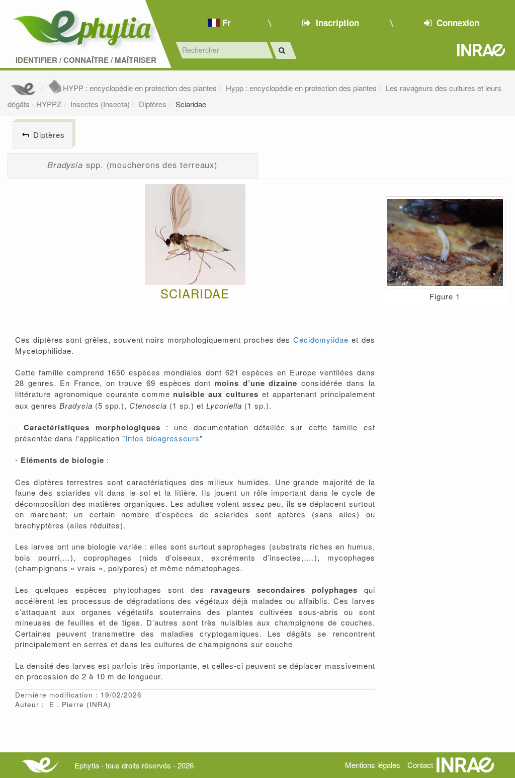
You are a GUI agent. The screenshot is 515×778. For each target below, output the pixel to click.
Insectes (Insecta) (100, 104)
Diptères (152, 104)
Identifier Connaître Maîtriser (86, 60)
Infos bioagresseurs (162, 438)
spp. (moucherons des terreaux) (132, 165)
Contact (420, 764)
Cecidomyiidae (321, 339)
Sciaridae (191, 104)
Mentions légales (372, 764)
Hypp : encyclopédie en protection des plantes (301, 88)
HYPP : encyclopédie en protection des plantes (140, 88)
